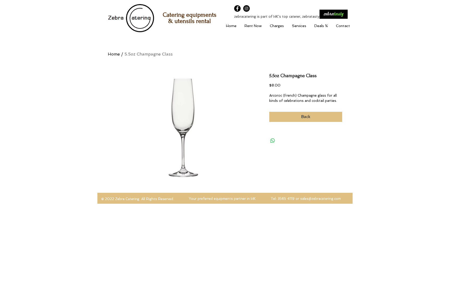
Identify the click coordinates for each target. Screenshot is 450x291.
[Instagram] (246, 8)
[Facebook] (237, 8)
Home (114, 54)
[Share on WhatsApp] (273, 141)
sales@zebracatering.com (320, 199)
